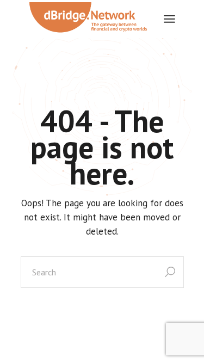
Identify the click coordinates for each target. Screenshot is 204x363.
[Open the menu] (169, 19)
